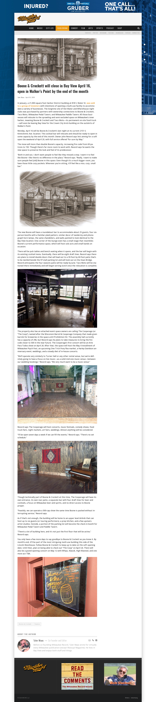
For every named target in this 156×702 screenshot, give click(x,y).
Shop (120, 28)
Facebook (88, 33)
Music (40, 28)
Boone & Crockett (25, 624)
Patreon (127, 33)
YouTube (111, 33)
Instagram (103, 33)
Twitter (95, 33)
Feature (37, 624)
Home (31, 28)
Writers (127, 698)
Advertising (134, 698)
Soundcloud (119, 33)
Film (83, 28)
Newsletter (136, 33)
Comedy (74, 28)
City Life (50, 28)
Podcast (110, 28)
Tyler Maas (21, 97)
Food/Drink (62, 28)
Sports (99, 28)
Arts (91, 28)
